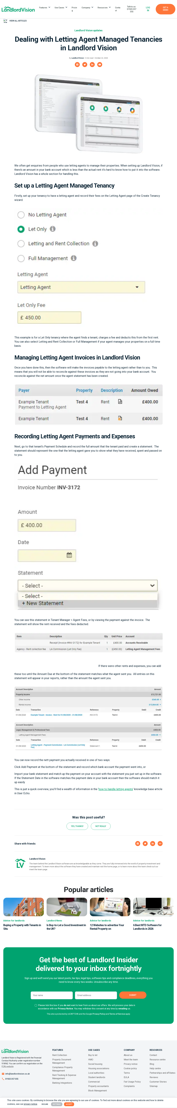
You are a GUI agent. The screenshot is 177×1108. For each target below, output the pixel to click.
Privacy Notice (65, 1008)
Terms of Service (117, 1014)
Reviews (154, 1077)
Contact (117, 9)
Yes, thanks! (77, 826)
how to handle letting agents (116, 789)
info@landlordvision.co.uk (17, 1074)
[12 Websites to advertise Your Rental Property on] (110, 906)
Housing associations (98, 1068)
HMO (90, 1059)
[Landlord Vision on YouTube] (99, 64)
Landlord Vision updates (88, 30)
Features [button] (43, 8)
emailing (122, 1008)
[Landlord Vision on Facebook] (77, 64)
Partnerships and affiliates (162, 1073)
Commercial (94, 1081)
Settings (57, 1104)
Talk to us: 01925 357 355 (131, 9)
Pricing (74, 9)
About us (128, 1055)
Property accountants (98, 1086)
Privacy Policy (99, 1014)
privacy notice (30, 1104)
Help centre (155, 1068)
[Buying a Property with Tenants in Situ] (23, 906)
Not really (100, 826)
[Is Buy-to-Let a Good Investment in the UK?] (67, 906)
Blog (152, 1064)
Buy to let (92, 1055)
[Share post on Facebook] (137, 843)
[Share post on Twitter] (145, 843)
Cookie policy (130, 1068)
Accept (69, 1104)
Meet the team (131, 1059)
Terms (127, 1073)
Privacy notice (130, 1064)
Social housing (95, 1064)
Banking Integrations (62, 1083)
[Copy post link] (160, 843)
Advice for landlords (14, 920)
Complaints (129, 1086)
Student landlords (96, 1077)
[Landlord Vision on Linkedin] (92, 64)
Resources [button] (103, 8)
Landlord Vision (77, 58)
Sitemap (154, 1086)
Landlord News (54, 920)
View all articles (18, 21)
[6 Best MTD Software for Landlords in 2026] (153, 906)
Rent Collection (59, 1055)
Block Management (97, 1090)
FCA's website (7, 1066)
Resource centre (158, 1059)
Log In (148, 9)
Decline (45, 1104)
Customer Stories (158, 1081)
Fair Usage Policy (132, 1081)
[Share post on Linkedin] (152, 843)
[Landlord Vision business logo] (18, 9)
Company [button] (86, 8)
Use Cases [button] (59, 8)
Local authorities (96, 1073)
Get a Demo (165, 8)
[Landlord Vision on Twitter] (84, 64)
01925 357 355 (11, 1079)
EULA (126, 1077)
